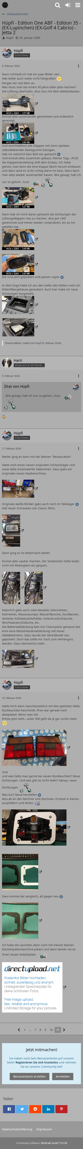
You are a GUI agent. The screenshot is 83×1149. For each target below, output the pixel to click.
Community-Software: (41, 1143)
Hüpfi (9, 38)
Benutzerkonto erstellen (29, 1076)
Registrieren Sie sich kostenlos (37, 1062)
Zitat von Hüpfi (16, 386)
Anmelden (63, 1076)
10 (51, 1030)
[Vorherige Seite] (19, 1030)
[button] (78, 5)
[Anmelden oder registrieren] (68, 5)
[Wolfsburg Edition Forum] (5, 5)
